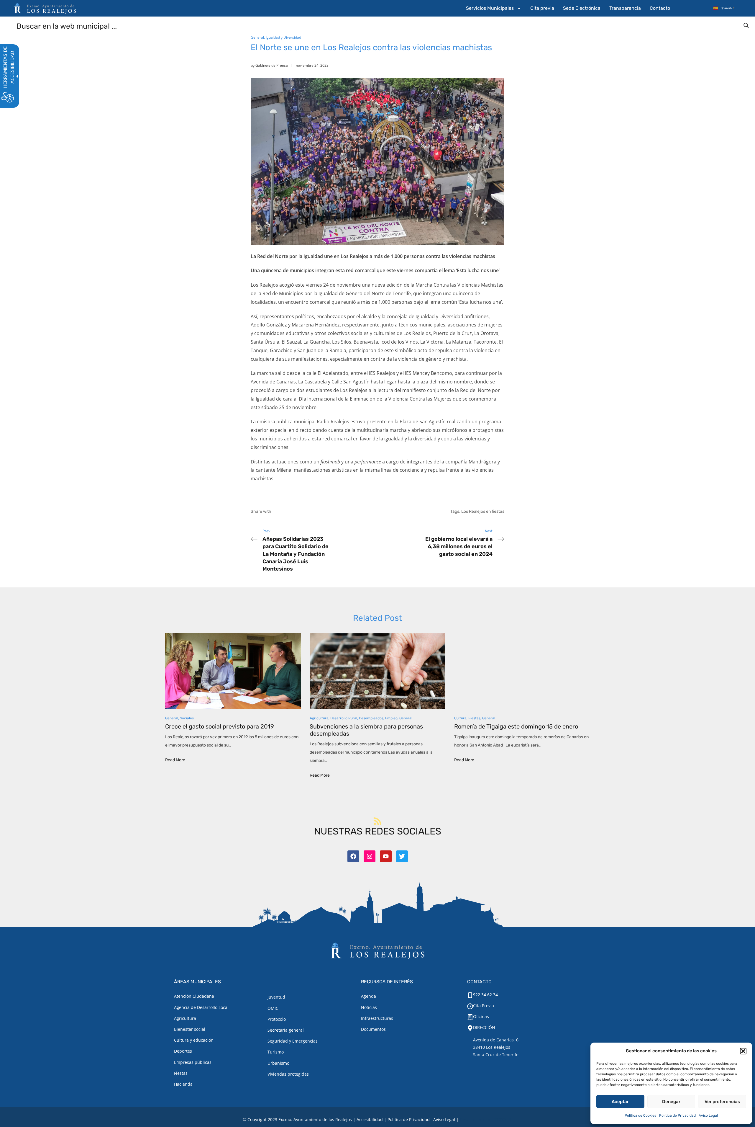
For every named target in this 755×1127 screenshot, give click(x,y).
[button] (743, 1051)
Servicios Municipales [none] (490, 8)
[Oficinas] (470, 1017)
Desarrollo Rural (343, 718)
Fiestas (474, 718)
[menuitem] (494, 8)
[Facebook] (353, 856)
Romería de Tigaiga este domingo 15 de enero (516, 726)
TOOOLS (502, 1119)
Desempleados (371, 718)
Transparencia (625, 8)
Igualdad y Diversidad (283, 37)
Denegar (671, 1101)
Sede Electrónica (581, 8)
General (257, 37)
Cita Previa (483, 1005)
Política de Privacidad (677, 1115)
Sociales (187, 718)
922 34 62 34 (485, 994)
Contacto (660, 8)
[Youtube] (386, 856)
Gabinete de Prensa (271, 65)
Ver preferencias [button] (722, 1101)
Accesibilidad (370, 1119)
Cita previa (542, 8)
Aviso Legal (708, 1115)
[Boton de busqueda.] (746, 25)
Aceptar (620, 1101)
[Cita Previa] (470, 1006)
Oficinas (481, 1016)
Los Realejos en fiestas (482, 511)
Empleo (391, 718)
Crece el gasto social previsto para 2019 (219, 726)
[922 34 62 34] (470, 995)
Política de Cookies (640, 1115)
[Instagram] (369, 856)
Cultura (460, 718)
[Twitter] (402, 856)
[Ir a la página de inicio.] (45, 8)
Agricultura (319, 718)
